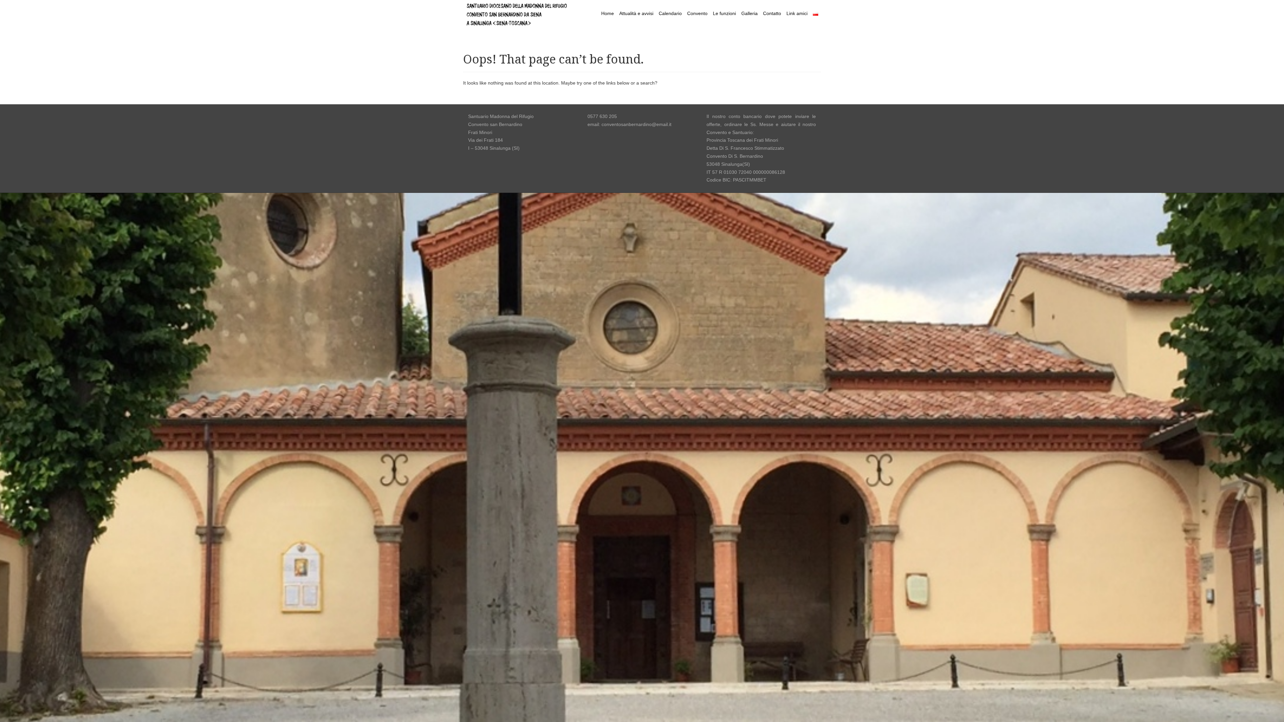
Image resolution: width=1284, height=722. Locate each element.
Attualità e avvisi (636, 13)
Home (607, 13)
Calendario (670, 13)
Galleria (749, 13)
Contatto (772, 13)
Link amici (797, 13)
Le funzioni (724, 13)
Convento (697, 13)
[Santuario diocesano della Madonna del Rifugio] (516, 13)
